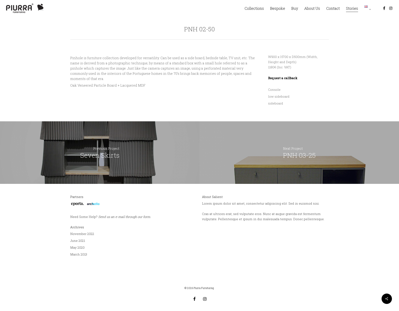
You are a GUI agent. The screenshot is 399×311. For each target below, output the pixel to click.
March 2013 (78, 254)
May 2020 (77, 247)
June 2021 (77, 240)
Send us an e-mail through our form (124, 217)
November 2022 (82, 234)
